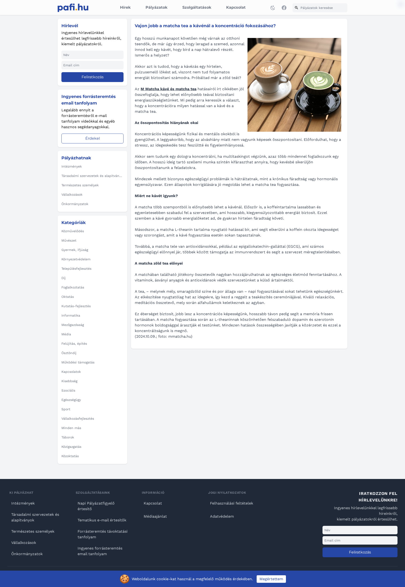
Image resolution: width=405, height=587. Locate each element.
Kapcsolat (236, 7)
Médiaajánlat (155, 516)
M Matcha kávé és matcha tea (168, 89)
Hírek (125, 7)
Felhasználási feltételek (231, 503)
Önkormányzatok (27, 554)
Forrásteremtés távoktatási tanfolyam (103, 534)
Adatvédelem (222, 516)
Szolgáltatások (196, 7)
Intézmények (23, 503)
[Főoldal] (73, 8)
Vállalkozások (23, 542)
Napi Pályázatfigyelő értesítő (96, 506)
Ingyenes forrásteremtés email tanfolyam (100, 551)
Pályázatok (156, 7)
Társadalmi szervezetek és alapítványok (35, 517)
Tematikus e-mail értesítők (102, 520)
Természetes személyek (32, 531)
